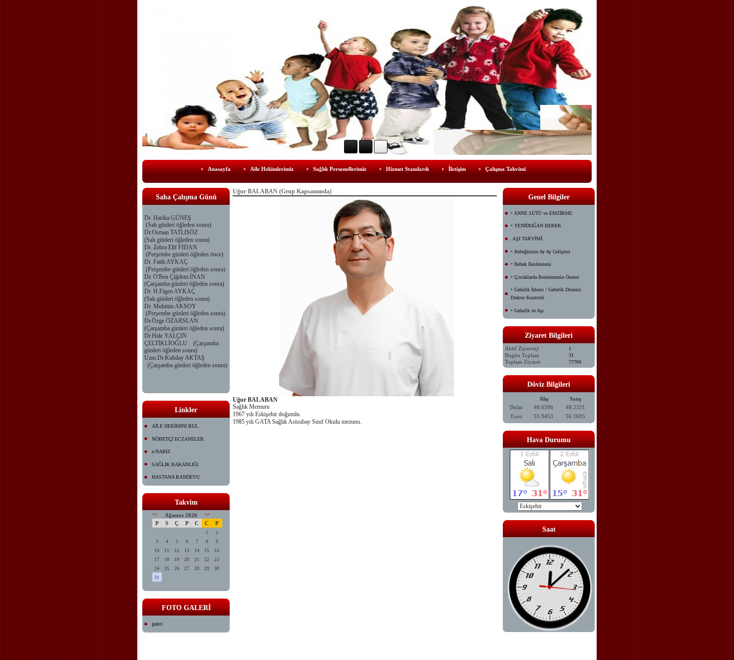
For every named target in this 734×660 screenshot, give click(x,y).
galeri (157, 624)
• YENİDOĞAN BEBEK (536, 225)
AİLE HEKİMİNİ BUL (175, 426)
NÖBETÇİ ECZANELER (178, 439)
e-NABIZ (161, 451)
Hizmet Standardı (407, 169)
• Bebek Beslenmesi (531, 264)
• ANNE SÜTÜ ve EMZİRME (541, 213)
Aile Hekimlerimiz (272, 169)
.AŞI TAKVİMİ (526, 238)
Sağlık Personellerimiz (340, 169)
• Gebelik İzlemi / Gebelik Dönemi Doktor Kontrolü (546, 293)
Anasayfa (219, 169)
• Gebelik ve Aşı (527, 310)
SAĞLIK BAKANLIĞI (175, 464)
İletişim (457, 169)
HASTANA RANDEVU (176, 477)
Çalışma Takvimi (505, 169)
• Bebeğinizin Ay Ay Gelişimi (540, 251)
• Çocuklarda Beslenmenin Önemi (545, 277)
